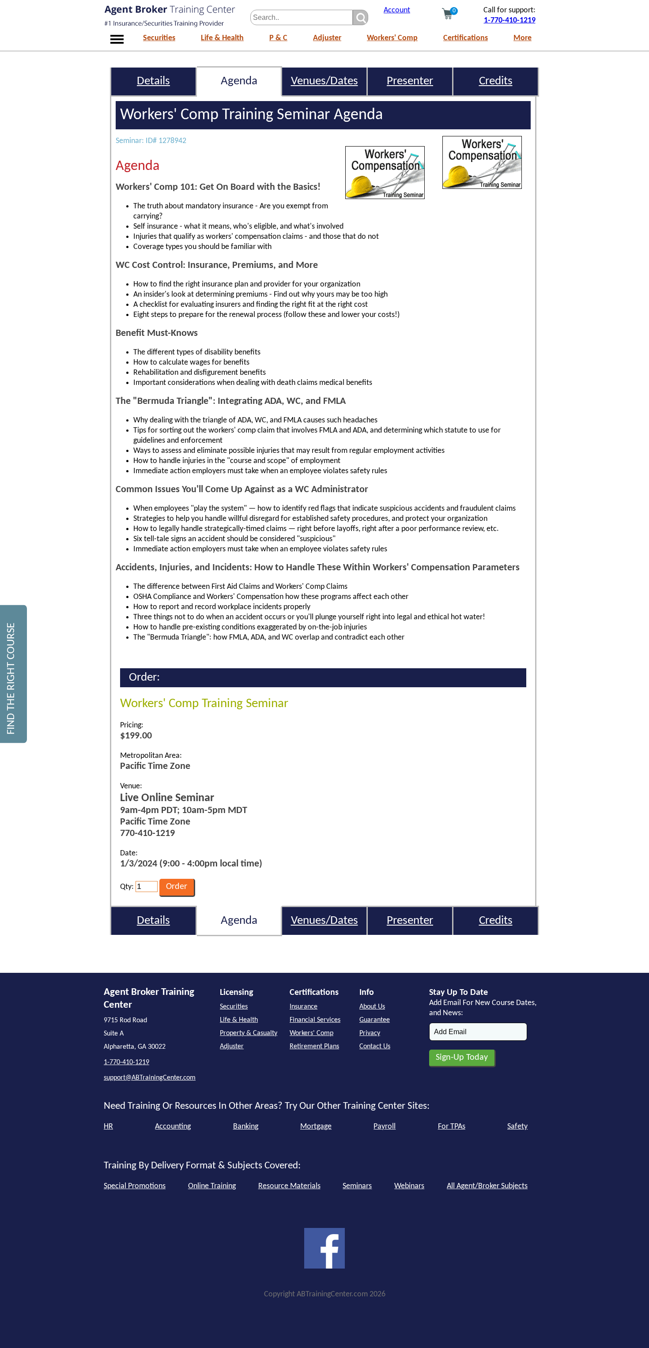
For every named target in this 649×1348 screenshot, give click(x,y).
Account (397, 10)
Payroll (385, 1126)
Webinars (409, 1186)
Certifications (465, 38)
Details (153, 81)
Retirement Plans (314, 1046)
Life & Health (222, 38)
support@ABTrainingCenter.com (150, 1077)
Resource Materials (289, 1186)
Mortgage (316, 1126)
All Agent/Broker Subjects (487, 1186)
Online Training (212, 1186)
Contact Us (374, 1046)
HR (108, 1126)
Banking (245, 1126)
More (522, 38)
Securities (159, 38)
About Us (372, 1006)
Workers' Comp (392, 38)
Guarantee (374, 1020)
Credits (496, 81)
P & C (278, 38)
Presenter (410, 81)
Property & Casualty (248, 1033)
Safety (517, 1126)
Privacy (369, 1033)
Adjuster (327, 38)
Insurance (303, 1006)
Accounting (173, 1126)
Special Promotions (135, 1186)
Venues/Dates (324, 81)
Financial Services (315, 1020)
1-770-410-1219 (510, 20)
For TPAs (451, 1126)
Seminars (357, 1186)
